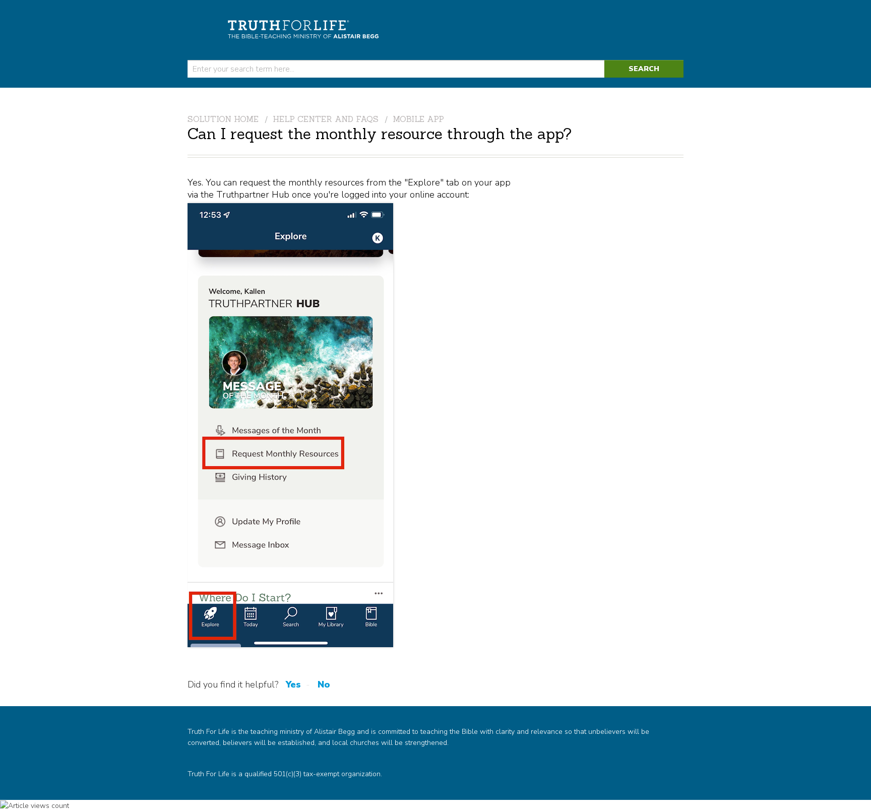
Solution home (224, 119)
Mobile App (418, 119)
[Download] (417, 278)
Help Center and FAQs (326, 119)
